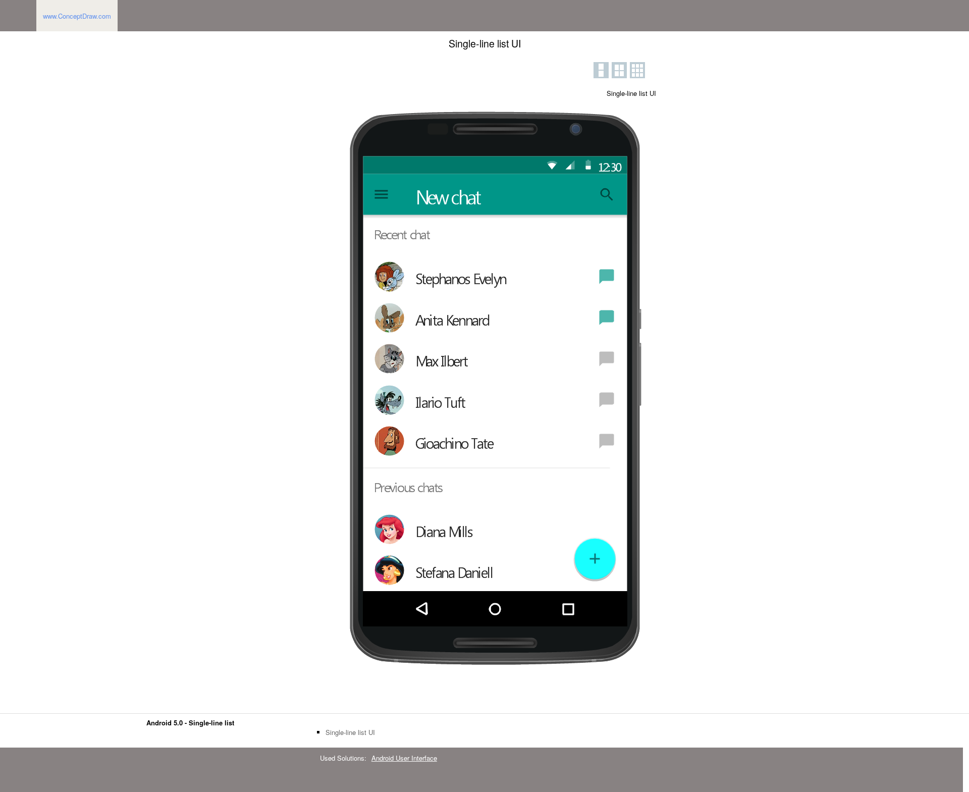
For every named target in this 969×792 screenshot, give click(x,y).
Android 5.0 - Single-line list (190, 722)
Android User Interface (404, 758)
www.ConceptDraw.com (77, 16)
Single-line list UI (350, 732)
